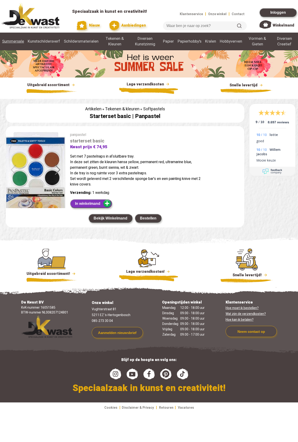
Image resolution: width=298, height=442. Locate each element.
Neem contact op (251, 332)
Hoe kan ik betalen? (240, 319)
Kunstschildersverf (44, 41)
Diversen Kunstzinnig (145, 41)
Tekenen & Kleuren (115, 41)
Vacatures (186, 407)
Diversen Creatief (284, 41)
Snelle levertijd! (244, 275)
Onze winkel (217, 14)
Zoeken (239, 26)
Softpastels (154, 109)
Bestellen (148, 218)
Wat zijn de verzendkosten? (246, 313)
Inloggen (278, 12)
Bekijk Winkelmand (110, 218)
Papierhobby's (189, 41)
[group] (35, 176)
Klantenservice (191, 14)
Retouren (166, 407)
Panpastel (147, 116)
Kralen (210, 41)
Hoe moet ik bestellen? (242, 308)
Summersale (13, 41)
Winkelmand (283, 25)
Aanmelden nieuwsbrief (117, 333)
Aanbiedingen (133, 25)
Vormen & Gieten (257, 41)
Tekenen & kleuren (122, 109)
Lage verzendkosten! (146, 271)
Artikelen (93, 109)
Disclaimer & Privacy (138, 407)
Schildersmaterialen (81, 41)
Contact (238, 14)
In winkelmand (87, 204)
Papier (168, 41)
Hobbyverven (231, 41)
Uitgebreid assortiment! (49, 274)
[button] (57, 170)
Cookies (110, 407)
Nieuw (94, 25)
